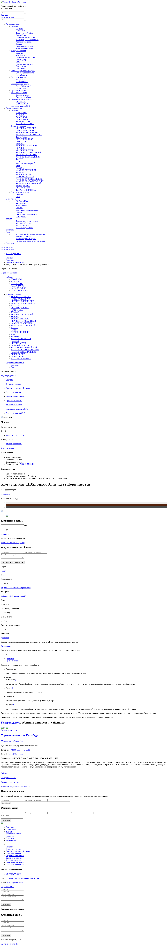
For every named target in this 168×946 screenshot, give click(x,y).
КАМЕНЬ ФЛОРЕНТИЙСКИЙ (29, 179)
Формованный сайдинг (25, 33)
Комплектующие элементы (27, 40)
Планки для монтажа (24, 64)
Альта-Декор (21, 35)
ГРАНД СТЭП (22, 104)
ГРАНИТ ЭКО (22, 141)
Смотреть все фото (9, 730)
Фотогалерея (21, 203)
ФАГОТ (19, 159)
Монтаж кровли (22, 225)
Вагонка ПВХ (22, 82)
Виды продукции (13, 24)
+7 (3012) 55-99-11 (13, 254)
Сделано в (9, 944)
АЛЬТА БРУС (22, 117)
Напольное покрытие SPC (22, 99)
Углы (18, 62)
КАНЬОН (20, 168)
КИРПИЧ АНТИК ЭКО (26, 128)
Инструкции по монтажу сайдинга (30, 241)
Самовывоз (5, 646)
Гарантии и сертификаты (26, 214)
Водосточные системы (10, 782)
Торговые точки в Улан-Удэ (19, 735)
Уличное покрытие (19, 93)
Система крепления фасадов (23, 71)
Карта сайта (11, 840)
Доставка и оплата (13, 834)
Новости (19, 212)
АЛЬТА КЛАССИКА (25, 124)
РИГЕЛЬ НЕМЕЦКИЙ (25, 163)
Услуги (9, 219)
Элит (18, 197)
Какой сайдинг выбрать (26, 239)
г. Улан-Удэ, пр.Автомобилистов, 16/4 (23, 878)
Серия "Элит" (21, 88)
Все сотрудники (7, 448)
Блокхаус (19, 44)
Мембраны (20, 31)
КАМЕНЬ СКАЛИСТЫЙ (26, 155)
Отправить (6, 803)
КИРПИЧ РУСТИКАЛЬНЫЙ (28, 152)
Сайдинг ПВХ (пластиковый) (13, 596)
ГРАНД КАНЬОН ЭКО (26, 130)
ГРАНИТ (19, 161)
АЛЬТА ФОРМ (22, 119)
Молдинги (20, 79)
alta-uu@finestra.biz (14, 444)
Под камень (21, 66)
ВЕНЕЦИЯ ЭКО (23, 186)
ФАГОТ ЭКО (21, 137)
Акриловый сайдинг (24, 46)
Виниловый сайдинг (24, 48)
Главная (9, 258)
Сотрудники (21, 216)
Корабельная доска (23, 42)
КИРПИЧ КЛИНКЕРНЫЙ (27, 146)
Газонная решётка (23, 97)
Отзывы (19, 208)
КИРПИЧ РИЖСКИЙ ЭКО (27, 132)
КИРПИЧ (20, 148)
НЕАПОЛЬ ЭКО (23, 188)
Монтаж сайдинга (23, 223)
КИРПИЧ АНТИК (23, 174)
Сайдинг (14, 26)
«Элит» (4, 571)
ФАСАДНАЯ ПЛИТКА (26, 190)
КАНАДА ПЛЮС (23, 121)
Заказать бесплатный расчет (12, 543)
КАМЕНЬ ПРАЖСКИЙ (26, 170)
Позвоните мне (7, 17)
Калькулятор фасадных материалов (30, 234)
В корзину (5, 534)
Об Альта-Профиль (24, 201)
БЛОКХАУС (21, 113)
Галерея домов (10, 722)
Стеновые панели (18, 77)
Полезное (10, 232)
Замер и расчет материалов (27, 221)
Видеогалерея (21, 205)
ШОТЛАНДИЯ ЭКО (24, 139)
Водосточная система (20, 84)
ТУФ (18, 166)
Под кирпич (21, 68)
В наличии (5, 494)
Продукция (10, 260)
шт (25, 526)
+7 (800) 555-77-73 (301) (16, 435)
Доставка (10, 230)
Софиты (19, 29)
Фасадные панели (18, 51)
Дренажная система (19, 90)
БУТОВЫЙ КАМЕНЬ (25, 177)
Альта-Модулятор (23, 236)
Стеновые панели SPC (20, 106)
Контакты (10, 243)
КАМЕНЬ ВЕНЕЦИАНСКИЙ (28, 183)
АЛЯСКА (20, 115)
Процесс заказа (12, 661)
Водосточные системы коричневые (16, 588)
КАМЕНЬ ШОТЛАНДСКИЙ (28, 157)
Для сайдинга (21, 75)
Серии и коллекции (14, 108)
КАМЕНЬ (20, 172)
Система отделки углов (25, 37)
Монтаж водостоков (24, 228)
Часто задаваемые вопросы (27, 210)
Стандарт (20, 194)
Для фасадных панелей (25, 73)
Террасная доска (22, 95)
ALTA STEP (21, 101)
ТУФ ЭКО (20, 144)
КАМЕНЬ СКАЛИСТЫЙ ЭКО (29, 135)
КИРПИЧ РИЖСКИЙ (25, 150)
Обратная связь (7, 887)
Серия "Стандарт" (23, 86)
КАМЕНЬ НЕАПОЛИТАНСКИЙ (30, 181)
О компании (11, 199)
